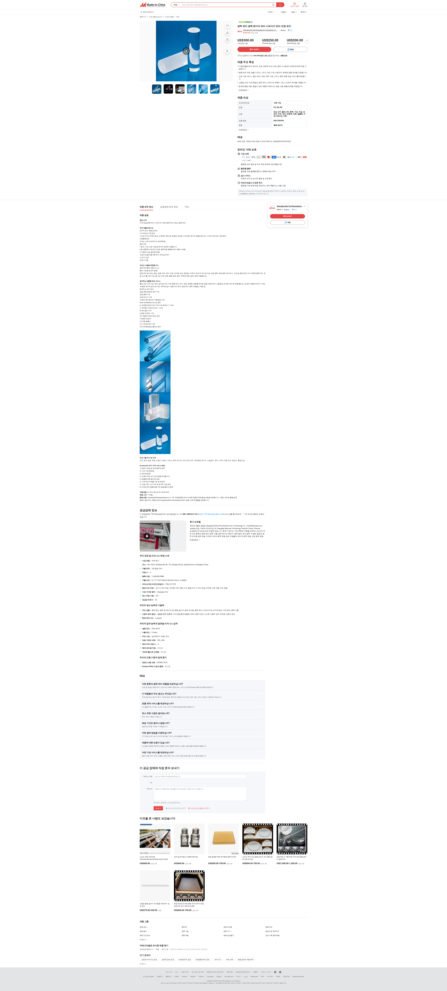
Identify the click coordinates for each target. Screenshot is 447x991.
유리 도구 (217, 959)
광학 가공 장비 (145, 935)
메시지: (149, 789)
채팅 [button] (292, 49)
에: (151, 782)
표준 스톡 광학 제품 (272, 935)
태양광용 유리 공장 (203, 959)
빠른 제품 (230, 972)
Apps (293, 12)
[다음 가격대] (307, 40)
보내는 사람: (148, 776)
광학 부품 (185, 935)
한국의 (238, 976)
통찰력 (256, 972)
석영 (177, 17)
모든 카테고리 (148, 12)
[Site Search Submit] (280, 4)
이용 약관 (269, 983)
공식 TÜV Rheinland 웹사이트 (211, 514)
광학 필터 (143, 931)
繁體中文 (168, 976)
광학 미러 (268, 927)
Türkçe (278, 976)
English (151, 976)
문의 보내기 (254, 49)
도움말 (283, 12)
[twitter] (280, 972)
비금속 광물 (169, 17)
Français (184, 976)
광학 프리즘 (228, 927)
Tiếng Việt (286, 976)
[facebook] (275, 972)
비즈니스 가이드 (266, 972)
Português (210, 976)
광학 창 (184, 927)
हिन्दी (262, 976)
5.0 (280, 210)
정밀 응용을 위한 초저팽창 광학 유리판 (222, 857)
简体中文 (160, 976)
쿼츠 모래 (229, 959)
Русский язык (229, 976)
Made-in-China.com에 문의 (215, 972)
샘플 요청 (283, 55)
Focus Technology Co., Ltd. (226, 981)
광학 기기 (227, 931)
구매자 (270, 12)
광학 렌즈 (143, 927)
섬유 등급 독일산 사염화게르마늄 (186, 857)
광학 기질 (185, 931)
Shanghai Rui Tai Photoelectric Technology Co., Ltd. (260, 30)
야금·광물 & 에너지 (155, 17)
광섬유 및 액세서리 (272, 931)
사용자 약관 (184, 972)
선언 (176, 972)
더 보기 (142, 964)
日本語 (176, 976)
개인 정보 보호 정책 (197, 972)
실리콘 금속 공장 (168, 959)
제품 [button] (175, 4)
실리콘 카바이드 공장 (149, 959)
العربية (246, 976)
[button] (273, 5)
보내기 (158, 808)
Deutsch (201, 976)
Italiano (219, 976)
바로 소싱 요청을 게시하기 (199, 808)
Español (193, 976)
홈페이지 (143, 17)
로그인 (304, 6)
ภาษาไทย (270, 976)
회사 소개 (169, 972)
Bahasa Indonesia (298, 976)
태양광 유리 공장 (185, 959)
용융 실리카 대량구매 (245, 959)
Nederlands (254, 976)
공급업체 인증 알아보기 (243, 972)
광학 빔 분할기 (229, 935)
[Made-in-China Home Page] (152, 4)
